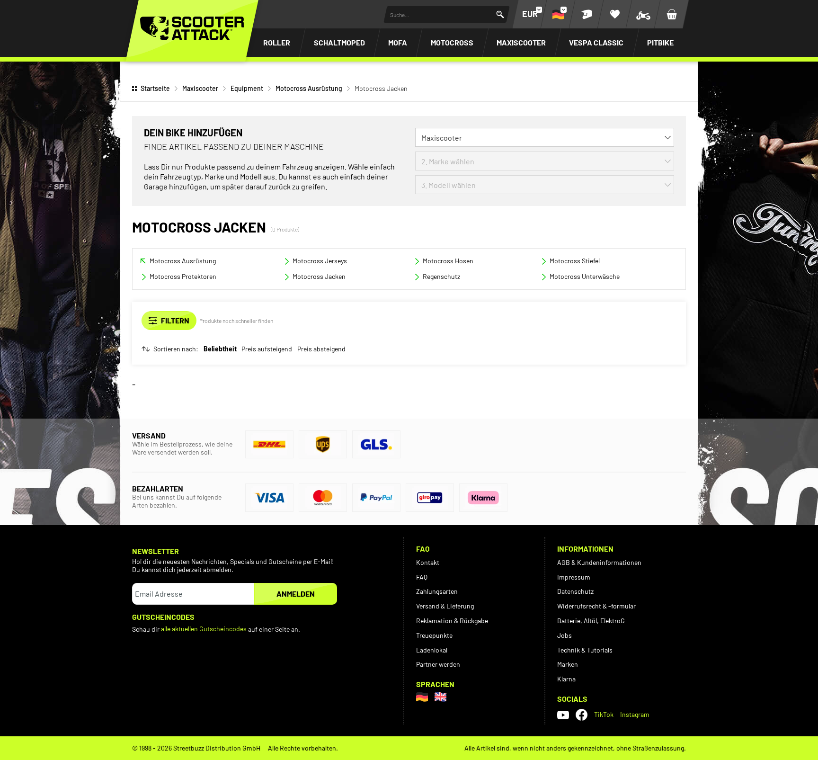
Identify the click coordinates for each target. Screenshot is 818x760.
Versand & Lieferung (445, 606)
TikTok (604, 714)
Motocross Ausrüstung (309, 88)
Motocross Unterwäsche (585, 276)
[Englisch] (440, 696)
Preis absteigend (321, 349)
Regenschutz (441, 276)
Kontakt (427, 562)
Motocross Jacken (319, 276)
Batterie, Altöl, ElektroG (591, 621)
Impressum (573, 577)
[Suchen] (500, 14)
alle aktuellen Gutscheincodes (204, 629)
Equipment (247, 88)
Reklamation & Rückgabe (452, 621)
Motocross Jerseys (320, 261)
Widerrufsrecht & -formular (596, 606)
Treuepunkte (434, 635)
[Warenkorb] (672, 14)
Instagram (634, 714)
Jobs (564, 635)
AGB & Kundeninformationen (599, 562)
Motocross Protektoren (183, 276)
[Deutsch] (422, 696)
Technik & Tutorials (585, 650)
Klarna (566, 679)
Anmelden (295, 593)
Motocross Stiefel (575, 261)
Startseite (155, 88)
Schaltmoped (339, 42)
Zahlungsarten (437, 591)
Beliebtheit (220, 349)
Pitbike (660, 42)
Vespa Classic (596, 42)
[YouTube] (563, 714)
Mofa (397, 42)
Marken (567, 664)
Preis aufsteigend (266, 349)
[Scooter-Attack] (192, 28)
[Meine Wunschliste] (615, 14)
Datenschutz (575, 591)
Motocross (452, 42)
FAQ (421, 577)
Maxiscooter (521, 42)
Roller (276, 42)
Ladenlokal (431, 650)
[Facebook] (581, 715)
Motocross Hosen (448, 261)
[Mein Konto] (586, 14)
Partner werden (438, 664)
